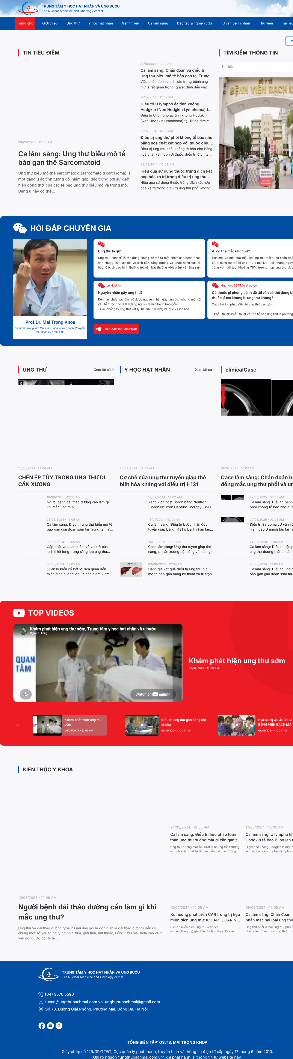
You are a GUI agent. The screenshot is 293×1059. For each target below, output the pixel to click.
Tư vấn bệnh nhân (235, 23)
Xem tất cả (102, 369)
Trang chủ (25, 23)
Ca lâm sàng (158, 23)
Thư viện (266, 23)
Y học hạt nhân (100, 23)
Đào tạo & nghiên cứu (194, 23)
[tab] (69, 725)
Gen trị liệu (130, 23)
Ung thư (73, 23)
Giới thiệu (50, 23)
